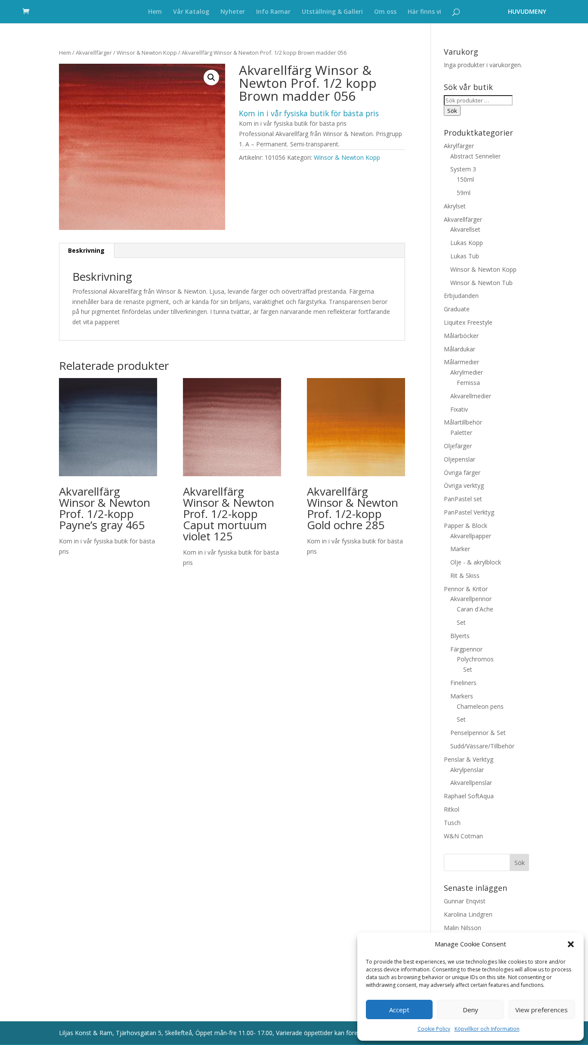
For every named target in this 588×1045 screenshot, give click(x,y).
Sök (452, 111)
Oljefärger (458, 446)
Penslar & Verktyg (468, 759)
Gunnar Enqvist (465, 901)
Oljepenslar (459, 459)
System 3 (463, 169)
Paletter (461, 432)
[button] (570, 944)
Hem (155, 12)
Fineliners (463, 683)
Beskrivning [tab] (86, 250)
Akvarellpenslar (471, 782)
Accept (399, 1009)
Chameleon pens (480, 706)
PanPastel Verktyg (469, 512)
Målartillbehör (463, 422)
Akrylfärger (459, 146)
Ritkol (451, 809)
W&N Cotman (463, 836)
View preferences (541, 1009)
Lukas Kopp (466, 243)
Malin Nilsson (462, 928)
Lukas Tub (464, 256)
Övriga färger (462, 472)
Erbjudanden (461, 295)
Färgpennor (466, 649)
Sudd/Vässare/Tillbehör (482, 746)
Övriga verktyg (464, 485)
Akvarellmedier (470, 396)
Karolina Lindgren (468, 914)
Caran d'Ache (475, 609)
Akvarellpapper (470, 536)
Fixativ (459, 409)
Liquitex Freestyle (468, 322)
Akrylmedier (466, 372)
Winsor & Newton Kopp (147, 52)
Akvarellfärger (94, 52)
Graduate (457, 309)
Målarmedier (461, 362)
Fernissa (468, 382)
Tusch (452, 823)
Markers (461, 696)
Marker (460, 549)
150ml (465, 179)
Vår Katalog (191, 12)
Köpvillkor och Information (487, 1029)
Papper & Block (465, 525)
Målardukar (459, 349)
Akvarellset (465, 229)
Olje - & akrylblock (475, 562)
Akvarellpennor (471, 599)
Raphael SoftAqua (469, 796)
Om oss (385, 12)
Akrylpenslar (467, 770)
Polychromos (475, 659)
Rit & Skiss (465, 575)
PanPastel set (463, 499)
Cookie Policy (434, 1029)
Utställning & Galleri (332, 12)
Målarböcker (461, 336)
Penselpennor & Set (478, 733)
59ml (463, 193)
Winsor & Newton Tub (481, 283)
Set (461, 622)
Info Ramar (273, 12)
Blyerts (460, 636)
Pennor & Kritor (466, 589)
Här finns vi (424, 12)
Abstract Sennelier (475, 156)
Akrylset (455, 206)
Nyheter (232, 12)
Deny (470, 1009)
